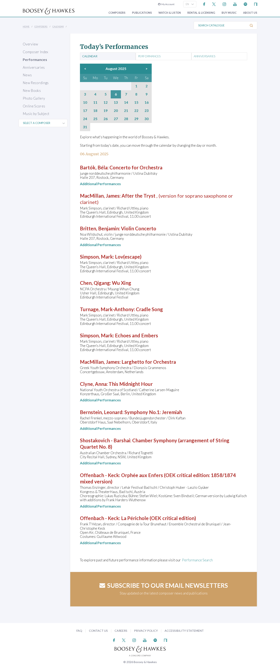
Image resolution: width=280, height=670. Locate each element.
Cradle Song (149, 309)
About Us (250, 12)
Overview (30, 44)
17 (85, 111)
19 (106, 111)
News (27, 75)
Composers (116, 12)
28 (126, 119)
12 (106, 102)
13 (116, 102)
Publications (142, 12)
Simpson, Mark (96, 257)
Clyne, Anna (93, 384)
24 (85, 119)
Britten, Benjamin (99, 228)
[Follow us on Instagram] (224, 4)
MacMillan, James (100, 196)
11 (95, 102)
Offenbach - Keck (99, 475)
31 (85, 127)
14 (126, 102)
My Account (167, 4)
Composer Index (35, 52)
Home (26, 26)
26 (106, 119)
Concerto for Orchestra (135, 167)
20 (116, 111)
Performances (35, 59)
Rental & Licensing (201, 12)
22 (136, 111)
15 (136, 102)
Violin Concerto (138, 228)
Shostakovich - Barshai (105, 440)
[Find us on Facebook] (204, 4)
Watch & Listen (169, 12)
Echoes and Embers (136, 335)
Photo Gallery (34, 98)
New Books (32, 90)
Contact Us (98, 630)
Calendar (58, 26)
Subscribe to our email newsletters (167, 585)
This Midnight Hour (131, 384)
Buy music (229, 12)
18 (95, 111)
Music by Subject (36, 113)
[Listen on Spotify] (245, 4)
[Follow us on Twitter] (214, 4)
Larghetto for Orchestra (149, 362)
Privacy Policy (146, 630)
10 (85, 102)
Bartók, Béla (93, 167)
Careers (121, 630)
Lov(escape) (128, 257)
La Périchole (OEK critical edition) (158, 518)
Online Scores (34, 106)
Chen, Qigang (95, 283)
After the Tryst (139, 196)
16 (147, 102)
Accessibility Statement (184, 630)
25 (95, 119)
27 (116, 119)
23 (147, 111)
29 (136, 119)
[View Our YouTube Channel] (235, 4)
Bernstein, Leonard (101, 412)
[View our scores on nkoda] (255, 4)
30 (147, 119)
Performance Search (197, 560)
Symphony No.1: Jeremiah (153, 412)
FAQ (79, 630)
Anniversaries (34, 67)
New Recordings (36, 83)
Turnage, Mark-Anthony (107, 309)
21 (126, 111)
